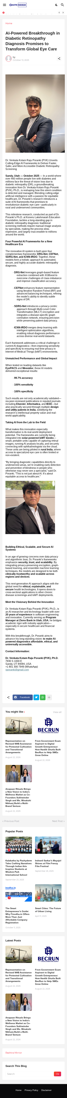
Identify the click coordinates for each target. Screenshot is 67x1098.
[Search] (63, 5)
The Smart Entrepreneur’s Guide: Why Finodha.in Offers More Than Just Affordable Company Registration (17, 915)
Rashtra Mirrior (13, 1052)
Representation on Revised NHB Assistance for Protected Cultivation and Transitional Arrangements (18, 747)
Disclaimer (46, 1090)
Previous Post (11, 821)
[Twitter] (36, 697)
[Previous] (59, 12)
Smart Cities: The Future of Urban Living (48, 909)
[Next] (63, 12)
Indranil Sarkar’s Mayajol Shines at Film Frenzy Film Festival (48, 863)
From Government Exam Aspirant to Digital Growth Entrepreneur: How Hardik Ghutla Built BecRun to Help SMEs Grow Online (48, 748)
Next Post (57, 821)
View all (57, 712)
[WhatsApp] (42, 697)
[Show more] (49, 697)
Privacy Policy (31, 1090)
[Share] (59, 58)
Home (8, 23)
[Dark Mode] (56, 5)
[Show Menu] (4, 5)
